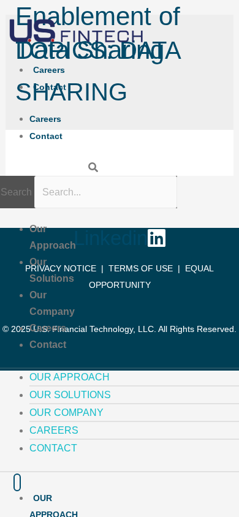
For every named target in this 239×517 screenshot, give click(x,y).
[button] (54, 167)
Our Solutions (70, 395)
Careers (49, 70)
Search (16, 192)
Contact (49, 87)
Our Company (66, 412)
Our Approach (69, 377)
